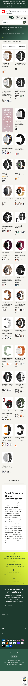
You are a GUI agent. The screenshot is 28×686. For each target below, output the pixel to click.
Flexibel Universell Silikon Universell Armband (7, 359)
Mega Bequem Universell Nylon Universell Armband (7, 225)
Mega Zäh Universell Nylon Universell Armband (20, 199)
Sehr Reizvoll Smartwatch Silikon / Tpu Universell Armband (7, 279)
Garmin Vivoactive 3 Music (14, 41)
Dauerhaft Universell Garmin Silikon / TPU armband (19, 279)
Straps (15, 668)
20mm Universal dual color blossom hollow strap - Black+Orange (7, 439)
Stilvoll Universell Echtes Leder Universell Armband (20, 331)
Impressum (22, 662)
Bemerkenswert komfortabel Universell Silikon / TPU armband (20, 254)
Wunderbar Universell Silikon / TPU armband (20, 90)
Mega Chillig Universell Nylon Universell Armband (7, 147)
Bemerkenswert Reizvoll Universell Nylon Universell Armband (20, 148)
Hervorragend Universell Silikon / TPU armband (7, 385)
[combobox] (14, 22)
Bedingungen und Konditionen (11, 662)
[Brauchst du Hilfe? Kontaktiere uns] (21, 17)
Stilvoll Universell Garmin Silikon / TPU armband (20, 64)
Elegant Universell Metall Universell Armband (7, 199)
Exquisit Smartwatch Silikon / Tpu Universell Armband (19, 173)
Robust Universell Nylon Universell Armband (20, 359)
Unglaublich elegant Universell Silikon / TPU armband (19, 226)
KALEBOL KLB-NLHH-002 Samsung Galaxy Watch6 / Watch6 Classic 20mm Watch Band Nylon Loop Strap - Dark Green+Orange (7, 93)
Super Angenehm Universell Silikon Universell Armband (6, 254)
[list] (14, 11)
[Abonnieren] (22, 605)
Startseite (4, 41)
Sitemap (20, 664)
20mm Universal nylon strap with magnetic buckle (5, 65)
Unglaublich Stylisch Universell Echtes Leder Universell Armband (7, 304)
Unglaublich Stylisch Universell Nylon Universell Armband (19, 123)
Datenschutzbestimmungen (14, 660)
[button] (2, 17)
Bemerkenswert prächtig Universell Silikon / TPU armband (7, 412)
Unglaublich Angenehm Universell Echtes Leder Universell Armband (20, 304)
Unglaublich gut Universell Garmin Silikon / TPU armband (7, 332)
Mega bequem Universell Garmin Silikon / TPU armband (7, 466)
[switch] (24, 684)
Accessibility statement (12, 664)
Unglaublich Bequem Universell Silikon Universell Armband (19, 386)
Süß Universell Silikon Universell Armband (19, 411)
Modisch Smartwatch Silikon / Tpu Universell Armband (6, 173)
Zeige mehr (5, 37)
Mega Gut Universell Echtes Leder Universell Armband (19, 439)
